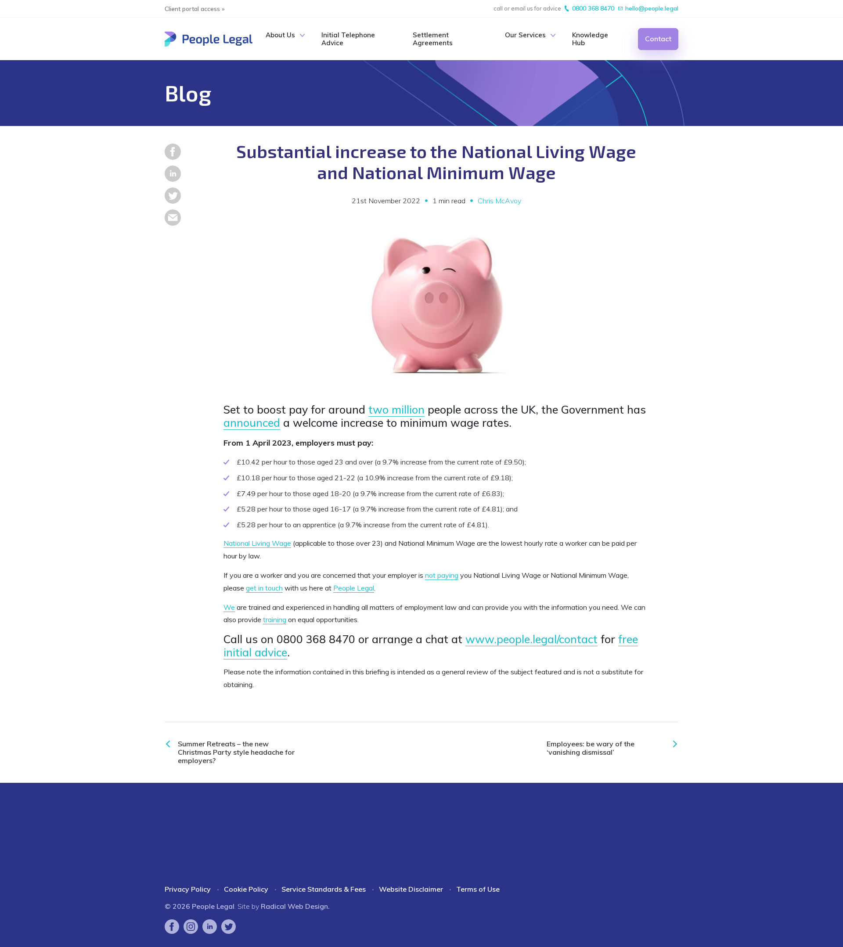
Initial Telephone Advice (348, 39)
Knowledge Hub (590, 39)
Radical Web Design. (295, 906)
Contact (658, 38)
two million (396, 409)
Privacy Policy (188, 889)
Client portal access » (195, 9)
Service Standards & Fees (323, 889)
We (229, 607)
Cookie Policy (246, 889)
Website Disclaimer (411, 889)
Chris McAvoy (499, 201)
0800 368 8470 (593, 8)
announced (251, 422)
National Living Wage (257, 543)
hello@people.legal (651, 8)
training (274, 619)
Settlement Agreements (433, 39)
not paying (441, 575)
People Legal (353, 587)
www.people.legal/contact (531, 639)
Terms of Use (478, 889)
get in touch (264, 587)
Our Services (525, 35)
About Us (280, 35)
